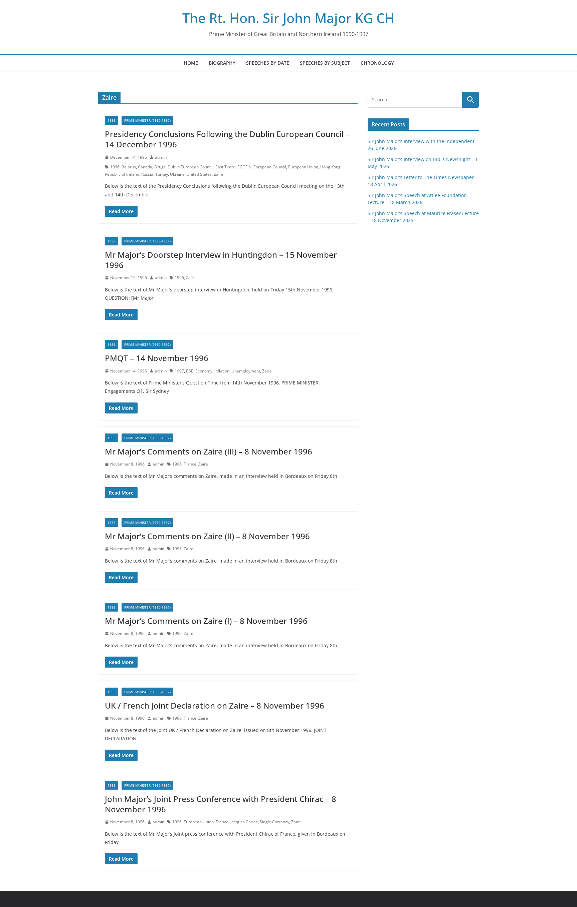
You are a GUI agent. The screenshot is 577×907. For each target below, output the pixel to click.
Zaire (218, 174)
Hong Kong (330, 167)
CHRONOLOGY (377, 63)
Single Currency (274, 822)
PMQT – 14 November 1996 (156, 357)
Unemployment (245, 371)
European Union (303, 167)
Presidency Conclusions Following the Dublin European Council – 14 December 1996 (227, 139)
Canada (145, 167)
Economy (203, 371)
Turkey (161, 174)
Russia (147, 174)
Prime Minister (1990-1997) (147, 120)
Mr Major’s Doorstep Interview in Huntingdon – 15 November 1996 (221, 259)
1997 (179, 371)
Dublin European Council (190, 167)
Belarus (129, 167)
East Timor (225, 167)
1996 (112, 120)
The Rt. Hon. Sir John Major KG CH (288, 18)
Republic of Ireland (122, 174)
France (190, 464)
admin (161, 157)
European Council (269, 167)
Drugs (160, 167)
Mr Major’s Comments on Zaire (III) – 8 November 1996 (208, 451)
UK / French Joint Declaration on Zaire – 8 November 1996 (214, 705)
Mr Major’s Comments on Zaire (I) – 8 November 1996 (206, 620)
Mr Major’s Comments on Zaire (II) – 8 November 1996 (207, 536)
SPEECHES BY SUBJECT (325, 63)
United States (199, 174)
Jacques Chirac (244, 822)
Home (191, 63)
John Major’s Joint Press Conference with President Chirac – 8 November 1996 (220, 804)
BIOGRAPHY (222, 63)
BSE (189, 371)
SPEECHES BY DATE (267, 63)
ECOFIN (244, 167)
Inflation (221, 371)
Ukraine (177, 174)
